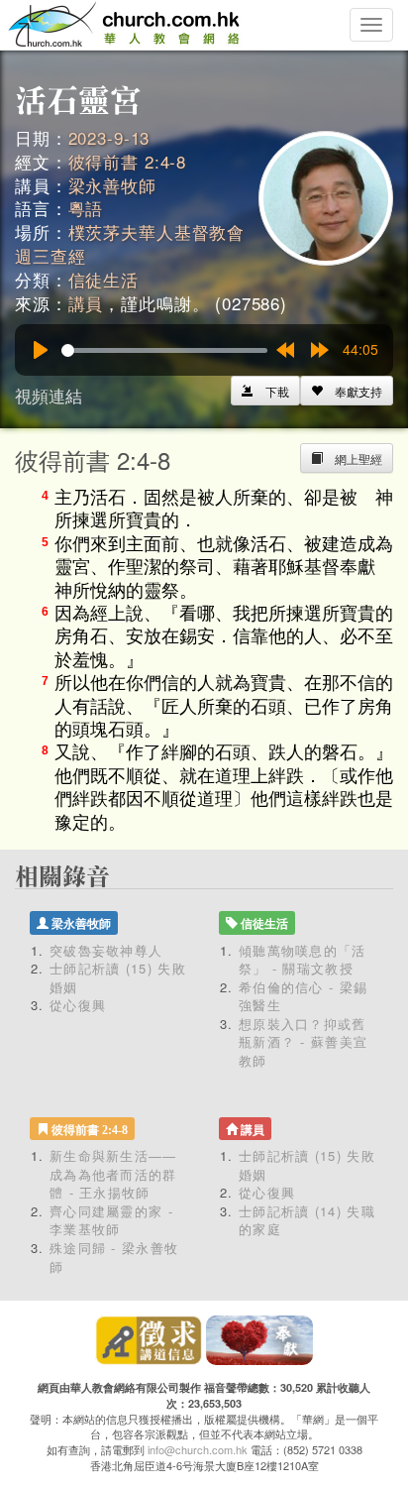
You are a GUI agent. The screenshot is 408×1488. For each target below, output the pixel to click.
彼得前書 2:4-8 (127, 161)
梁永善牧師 (112, 184)
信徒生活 (103, 279)
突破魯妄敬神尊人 (106, 950)
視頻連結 (48, 395)
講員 (86, 302)
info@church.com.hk (198, 1449)
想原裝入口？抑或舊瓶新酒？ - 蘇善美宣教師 (303, 1042)
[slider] (164, 350)
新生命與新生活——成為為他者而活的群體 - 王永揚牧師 (113, 1174)
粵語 (86, 207)
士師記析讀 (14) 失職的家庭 (307, 1220)
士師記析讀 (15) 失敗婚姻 (118, 977)
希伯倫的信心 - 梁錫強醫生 (303, 996)
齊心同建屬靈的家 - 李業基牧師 (111, 1220)
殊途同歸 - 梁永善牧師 (114, 1257)
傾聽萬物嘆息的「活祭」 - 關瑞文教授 (302, 959)
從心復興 (78, 1004)
